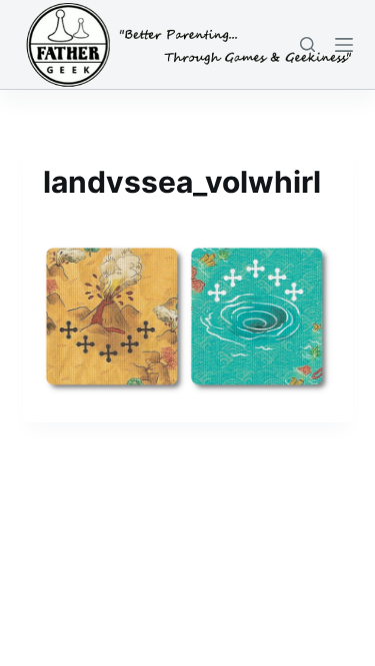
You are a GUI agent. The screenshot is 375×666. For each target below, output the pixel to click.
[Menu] (344, 45)
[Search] (307, 44)
